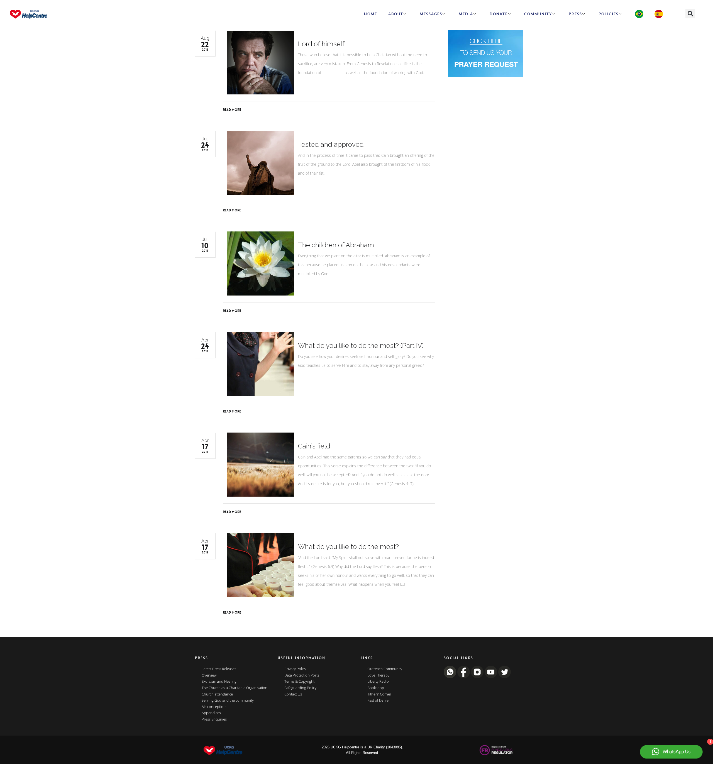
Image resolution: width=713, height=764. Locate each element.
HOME (370, 14)
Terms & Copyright (299, 681)
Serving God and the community (228, 700)
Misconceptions (214, 707)
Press (575, 14)
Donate (499, 14)
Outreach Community (384, 669)
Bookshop (375, 688)
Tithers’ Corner (379, 694)
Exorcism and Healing (219, 681)
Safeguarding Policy (300, 688)
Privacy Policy (295, 669)
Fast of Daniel (378, 700)
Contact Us (293, 694)
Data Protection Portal (302, 675)
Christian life (333, 72)
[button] (690, 13)
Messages (431, 14)
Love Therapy (378, 675)
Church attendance (217, 694)
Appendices (211, 713)
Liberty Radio (378, 681)
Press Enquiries (214, 719)
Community (538, 14)
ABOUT (395, 14)
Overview (209, 675)
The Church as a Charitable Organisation (234, 688)
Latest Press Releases (219, 669)
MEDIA (466, 14)
